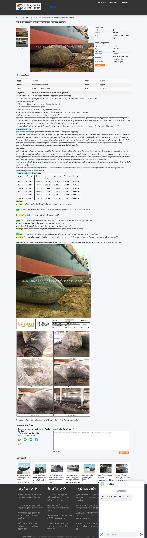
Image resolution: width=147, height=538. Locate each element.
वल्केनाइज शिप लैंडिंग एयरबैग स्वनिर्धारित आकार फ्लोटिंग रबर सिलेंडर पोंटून (28, 526)
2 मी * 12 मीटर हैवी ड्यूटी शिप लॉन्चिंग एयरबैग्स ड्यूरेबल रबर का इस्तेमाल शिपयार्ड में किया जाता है (58, 497)
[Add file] (101, 534)
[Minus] (141, 484)
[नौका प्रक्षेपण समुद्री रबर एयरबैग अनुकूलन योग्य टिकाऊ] (24, 468)
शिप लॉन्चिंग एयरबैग (31, 18)
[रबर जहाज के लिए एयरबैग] (41, 468)
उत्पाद (53, 7)
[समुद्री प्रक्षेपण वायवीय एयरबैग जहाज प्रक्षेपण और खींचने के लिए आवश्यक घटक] (57, 468)
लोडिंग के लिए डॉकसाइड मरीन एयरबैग (105, 476)
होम (48, 7)
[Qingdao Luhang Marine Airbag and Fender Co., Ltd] (28, 6)
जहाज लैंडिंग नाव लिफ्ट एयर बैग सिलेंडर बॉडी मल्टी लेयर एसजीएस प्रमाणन (58, 508)
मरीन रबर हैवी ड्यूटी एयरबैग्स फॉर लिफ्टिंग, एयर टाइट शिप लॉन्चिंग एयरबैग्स (29, 515)
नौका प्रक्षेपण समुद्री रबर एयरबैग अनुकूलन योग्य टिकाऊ (24, 477)
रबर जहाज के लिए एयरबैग (40, 475)
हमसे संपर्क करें (70, 7)
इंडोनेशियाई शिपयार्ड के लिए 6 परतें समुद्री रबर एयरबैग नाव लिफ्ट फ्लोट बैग (30, 497)
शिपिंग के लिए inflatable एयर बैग (68, 420)
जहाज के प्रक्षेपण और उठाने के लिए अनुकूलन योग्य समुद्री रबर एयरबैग (72, 477)
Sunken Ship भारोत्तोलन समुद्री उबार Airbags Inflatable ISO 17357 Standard (87, 515)
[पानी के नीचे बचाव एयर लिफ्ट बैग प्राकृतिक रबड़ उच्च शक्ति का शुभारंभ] (22, 32)
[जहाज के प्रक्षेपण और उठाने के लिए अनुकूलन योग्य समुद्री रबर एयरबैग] (73, 468)
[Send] (141, 534)
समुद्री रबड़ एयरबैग (28, 489)
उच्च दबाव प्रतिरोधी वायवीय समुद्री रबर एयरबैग (122, 476)
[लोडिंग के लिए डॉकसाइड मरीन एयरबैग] (106, 468)
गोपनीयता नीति (27, 536)
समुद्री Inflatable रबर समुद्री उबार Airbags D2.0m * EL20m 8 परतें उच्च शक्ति (88, 497)
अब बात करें (80, 7)
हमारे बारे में (60, 7)
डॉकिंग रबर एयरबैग (51, 420)
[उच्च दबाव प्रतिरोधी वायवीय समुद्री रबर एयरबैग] (122, 468)
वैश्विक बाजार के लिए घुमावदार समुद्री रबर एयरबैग (87, 477)
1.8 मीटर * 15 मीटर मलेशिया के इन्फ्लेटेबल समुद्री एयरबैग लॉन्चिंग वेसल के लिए (58, 526)
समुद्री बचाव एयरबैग (86, 489)
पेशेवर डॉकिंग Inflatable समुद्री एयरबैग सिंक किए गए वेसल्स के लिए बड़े (87, 526)
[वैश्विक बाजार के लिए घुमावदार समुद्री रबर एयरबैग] (89, 468)
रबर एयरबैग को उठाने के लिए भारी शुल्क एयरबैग (31, 420)
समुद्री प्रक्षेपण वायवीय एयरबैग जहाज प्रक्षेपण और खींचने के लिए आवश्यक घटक (56, 478)
